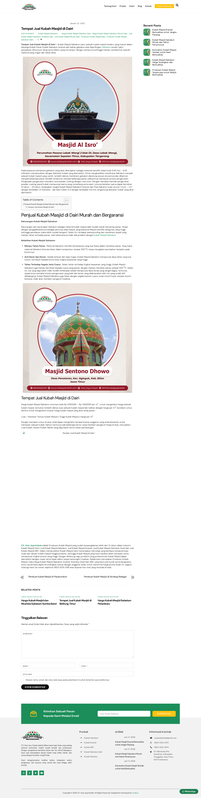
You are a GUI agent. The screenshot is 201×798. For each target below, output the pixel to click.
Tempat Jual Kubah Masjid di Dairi (47, 28)
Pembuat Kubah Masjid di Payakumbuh (47, 577)
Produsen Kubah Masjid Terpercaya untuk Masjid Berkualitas (164, 72)
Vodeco (135, 793)
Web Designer (27, 34)
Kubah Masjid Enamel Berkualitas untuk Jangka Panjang (164, 32)
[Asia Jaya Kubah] (29, 8)
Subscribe (164, 713)
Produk (123, 6)
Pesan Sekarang (164, 6)
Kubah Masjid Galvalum (48, 33)
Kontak (148, 6)
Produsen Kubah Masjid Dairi (93, 37)
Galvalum (106, 47)
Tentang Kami (110, 6)
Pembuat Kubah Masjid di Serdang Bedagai (105, 577)
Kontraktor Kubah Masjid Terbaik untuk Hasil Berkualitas (164, 52)
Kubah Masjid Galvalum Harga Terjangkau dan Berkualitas (163, 62)
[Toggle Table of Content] (65, 200)
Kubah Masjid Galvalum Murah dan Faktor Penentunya (163, 42)
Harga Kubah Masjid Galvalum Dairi (76, 33)
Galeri (132, 6)
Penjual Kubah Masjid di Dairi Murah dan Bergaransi (46, 204)
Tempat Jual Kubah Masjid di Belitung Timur (75, 602)
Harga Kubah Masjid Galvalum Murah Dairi (109, 33)
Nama (26, 666)
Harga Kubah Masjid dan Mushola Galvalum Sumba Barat (39, 602)
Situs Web (27, 674)
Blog (140, 6)
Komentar (28, 634)
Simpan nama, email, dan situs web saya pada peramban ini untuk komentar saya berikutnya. (68, 680)
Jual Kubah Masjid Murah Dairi (67, 37)
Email (84, 666)
